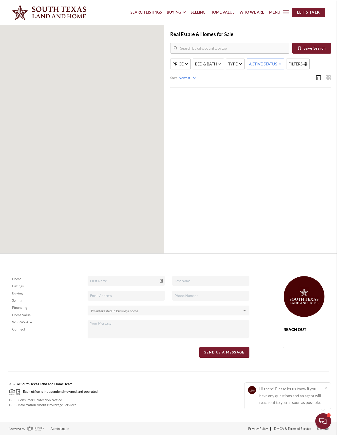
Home (16, 279)
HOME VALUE (222, 12)
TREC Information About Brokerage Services (42, 405)
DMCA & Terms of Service (292, 429)
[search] (233, 48)
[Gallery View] (328, 78)
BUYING (174, 12)
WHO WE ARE (252, 12)
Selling (17, 300)
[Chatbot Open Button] (323, 421)
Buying (17, 293)
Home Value (21, 315)
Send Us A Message (224, 352)
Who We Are (22, 322)
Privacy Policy (258, 429)
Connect (18, 329)
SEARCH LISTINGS (146, 12)
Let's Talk (308, 12)
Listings (18, 286)
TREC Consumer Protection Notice (35, 400)
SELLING (198, 12)
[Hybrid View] (318, 78)
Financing (19, 308)
